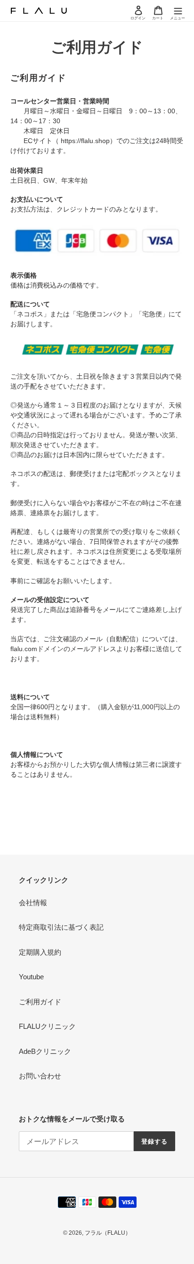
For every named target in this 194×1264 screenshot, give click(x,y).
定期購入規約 (40, 952)
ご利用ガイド (40, 1002)
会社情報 (33, 903)
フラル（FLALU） (108, 1233)
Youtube (31, 977)
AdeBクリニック (45, 1051)
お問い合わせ (40, 1076)
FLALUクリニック (47, 1026)
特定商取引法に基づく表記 (61, 927)
